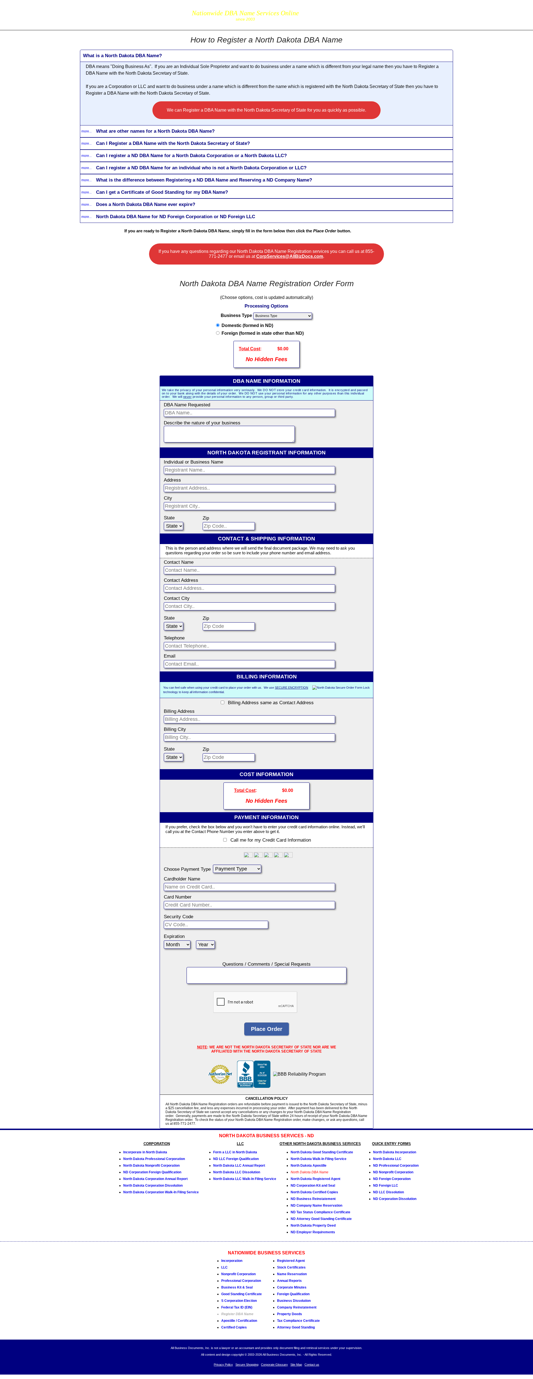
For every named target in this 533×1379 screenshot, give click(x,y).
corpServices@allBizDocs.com (331, 18)
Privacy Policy (223, 1364)
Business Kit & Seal (237, 1287)
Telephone (174, 638)
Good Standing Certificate (241, 1294)
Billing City (175, 729)
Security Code (178, 916)
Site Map (296, 1364)
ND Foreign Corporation (392, 1179)
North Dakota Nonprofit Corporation (151, 1165)
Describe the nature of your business (202, 423)
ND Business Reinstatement (313, 1199)
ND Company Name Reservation (316, 1205)
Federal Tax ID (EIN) (236, 1307)
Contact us (312, 1364)
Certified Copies (234, 1327)
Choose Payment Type (187, 869)
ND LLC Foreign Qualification (236, 1159)
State (169, 517)
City (168, 498)
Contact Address (181, 580)
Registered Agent (291, 1261)
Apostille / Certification (239, 1321)
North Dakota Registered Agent (315, 1179)
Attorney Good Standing (296, 1327)
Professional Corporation (241, 1281)
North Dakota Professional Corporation (154, 1159)
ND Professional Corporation (396, 1165)
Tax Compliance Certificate (298, 1321)
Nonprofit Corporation (238, 1274)
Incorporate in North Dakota (145, 1152)
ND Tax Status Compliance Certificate (320, 1212)
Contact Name (178, 562)
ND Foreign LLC (385, 1185)
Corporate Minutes (291, 1287)
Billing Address (179, 711)
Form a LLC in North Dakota (235, 1152)
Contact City (177, 598)
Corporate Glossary (274, 1364)
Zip (206, 518)
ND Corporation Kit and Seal (313, 1185)
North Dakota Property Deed (313, 1225)
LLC (224, 1267)
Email (169, 656)
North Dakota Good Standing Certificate (322, 1152)
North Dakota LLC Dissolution (236, 1172)
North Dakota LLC (387, 1159)
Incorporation (231, 1261)
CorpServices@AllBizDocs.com (289, 256)
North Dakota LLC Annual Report (239, 1165)
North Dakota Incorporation (394, 1152)
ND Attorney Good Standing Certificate (321, 1219)
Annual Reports (289, 1281)
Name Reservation (292, 1274)
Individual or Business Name (193, 462)
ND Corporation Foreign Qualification (152, 1172)
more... (86, 131)
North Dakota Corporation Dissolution (153, 1185)
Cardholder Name (182, 879)
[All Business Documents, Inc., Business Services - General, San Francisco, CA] (253, 1086)
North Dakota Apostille (308, 1165)
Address (172, 480)
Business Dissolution (294, 1301)
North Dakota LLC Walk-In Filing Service (244, 1179)
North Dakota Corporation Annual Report (155, 1179)
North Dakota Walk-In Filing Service (318, 1159)
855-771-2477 (331, 11)
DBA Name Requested (187, 404)
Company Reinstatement (296, 1307)
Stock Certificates (291, 1267)
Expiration (174, 936)
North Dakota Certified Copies (314, 1192)
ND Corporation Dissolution (394, 1199)
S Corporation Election (239, 1301)
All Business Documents (129, 14)
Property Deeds (289, 1314)
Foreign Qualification (293, 1294)
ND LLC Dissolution (388, 1192)
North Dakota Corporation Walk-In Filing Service (161, 1192)
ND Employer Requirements (313, 1232)
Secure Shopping (246, 1364)
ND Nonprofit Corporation (393, 1172)
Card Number (178, 897)
